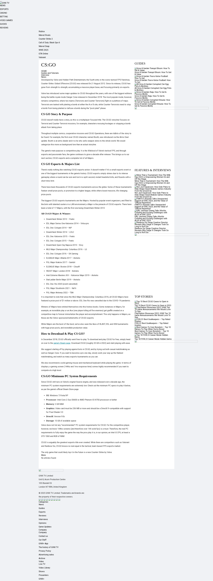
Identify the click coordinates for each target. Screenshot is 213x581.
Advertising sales (46, 554)
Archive (42, 558)
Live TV (42, 564)
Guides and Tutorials (50, 73)
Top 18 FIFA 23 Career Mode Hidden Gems (153, 339)
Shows (42, 571)
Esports (42, 512)
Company (43, 532)
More (43, 455)
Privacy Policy (45, 551)
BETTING (4, 16)
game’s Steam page (61, 343)
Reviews (42, 515)
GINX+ (41, 579)
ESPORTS (4, 9)
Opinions (42, 523)
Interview (45, 75)
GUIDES (3, 24)
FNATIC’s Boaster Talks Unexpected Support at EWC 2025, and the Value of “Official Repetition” (151, 207)
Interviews (43, 519)
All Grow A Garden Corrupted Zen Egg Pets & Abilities (153, 89)
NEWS (2, 5)
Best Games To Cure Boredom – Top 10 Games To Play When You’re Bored (152, 332)
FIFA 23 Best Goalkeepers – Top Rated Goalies (151, 324)
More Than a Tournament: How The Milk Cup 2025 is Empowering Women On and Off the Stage (152, 183)
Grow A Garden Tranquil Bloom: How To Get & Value (153, 73)
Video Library (44, 568)
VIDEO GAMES (6, 20)
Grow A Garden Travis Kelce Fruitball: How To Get (153, 81)
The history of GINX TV (48, 547)
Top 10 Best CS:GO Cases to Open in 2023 (153, 305)
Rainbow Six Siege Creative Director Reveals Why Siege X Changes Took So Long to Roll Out (152, 230)
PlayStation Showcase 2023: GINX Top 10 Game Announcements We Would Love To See (153, 315)
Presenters (43, 575)
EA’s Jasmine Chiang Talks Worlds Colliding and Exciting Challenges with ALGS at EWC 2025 (151, 218)
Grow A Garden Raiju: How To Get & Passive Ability (149, 97)
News (43, 77)
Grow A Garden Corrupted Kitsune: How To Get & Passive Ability (153, 105)
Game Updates (45, 527)
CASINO (3, 13)
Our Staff (42, 540)
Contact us (43, 536)
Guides (42, 508)
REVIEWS (4, 28)
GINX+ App (43, 543)
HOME (44, 71)
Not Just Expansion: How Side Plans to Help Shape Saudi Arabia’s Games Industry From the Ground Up (153, 195)
